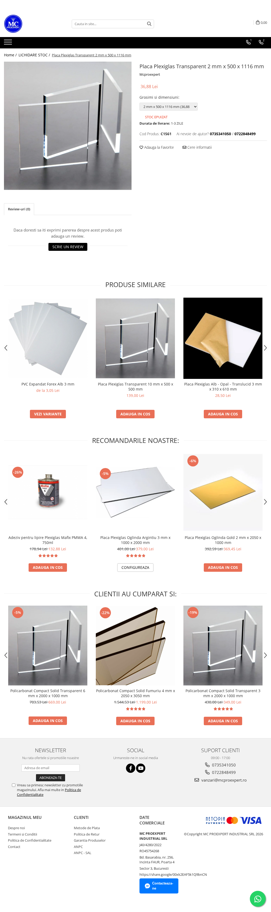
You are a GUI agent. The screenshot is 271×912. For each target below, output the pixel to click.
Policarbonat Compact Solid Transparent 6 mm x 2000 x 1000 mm (47, 693)
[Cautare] (149, 24)
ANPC (78, 846)
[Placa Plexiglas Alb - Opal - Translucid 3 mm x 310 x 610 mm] (223, 338)
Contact (14, 846)
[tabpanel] (68, 126)
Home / (11, 54)
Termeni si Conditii (22, 834)
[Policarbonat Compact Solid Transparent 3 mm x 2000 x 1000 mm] (223, 646)
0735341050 (223, 765)
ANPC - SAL (82, 852)
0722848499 (223, 772)
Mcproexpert (149, 74)
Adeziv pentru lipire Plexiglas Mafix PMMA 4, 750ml (47, 540)
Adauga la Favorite (158, 147)
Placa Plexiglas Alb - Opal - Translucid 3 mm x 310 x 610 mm (223, 387)
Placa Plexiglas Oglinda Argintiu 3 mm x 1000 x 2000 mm (135, 540)
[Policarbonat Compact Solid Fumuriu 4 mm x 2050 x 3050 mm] (135, 645)
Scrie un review (67, 246)
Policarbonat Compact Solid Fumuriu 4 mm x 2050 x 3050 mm (135, 693)
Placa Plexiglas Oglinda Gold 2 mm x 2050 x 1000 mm (223, 540)
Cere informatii (199, 147)
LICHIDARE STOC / (35, 54)
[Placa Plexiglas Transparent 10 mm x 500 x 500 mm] (135, 338)
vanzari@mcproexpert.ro (223, 780)
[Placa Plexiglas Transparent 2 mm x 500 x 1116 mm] (68, 126)
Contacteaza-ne (162, 885)
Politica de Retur (87, 834)
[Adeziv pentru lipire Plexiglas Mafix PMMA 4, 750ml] (48, 492)
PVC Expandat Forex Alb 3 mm (47, 384)
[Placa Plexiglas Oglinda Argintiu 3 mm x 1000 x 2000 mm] (135, 492)
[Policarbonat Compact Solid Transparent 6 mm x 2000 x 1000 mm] (48, 646)
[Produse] (8, 44)
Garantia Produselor (90, 840)
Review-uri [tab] (19, 209)
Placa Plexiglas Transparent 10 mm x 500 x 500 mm (135, 387)
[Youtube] (140, 768)
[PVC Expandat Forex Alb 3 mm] (48, 338)
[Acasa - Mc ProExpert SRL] (30, 24)
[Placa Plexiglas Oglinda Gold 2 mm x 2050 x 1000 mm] (223, 492)
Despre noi (16, 827)
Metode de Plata (87, 827)
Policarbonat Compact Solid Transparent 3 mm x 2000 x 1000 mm (223, 693)
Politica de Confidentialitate (29, 840)
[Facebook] (130, 768)
